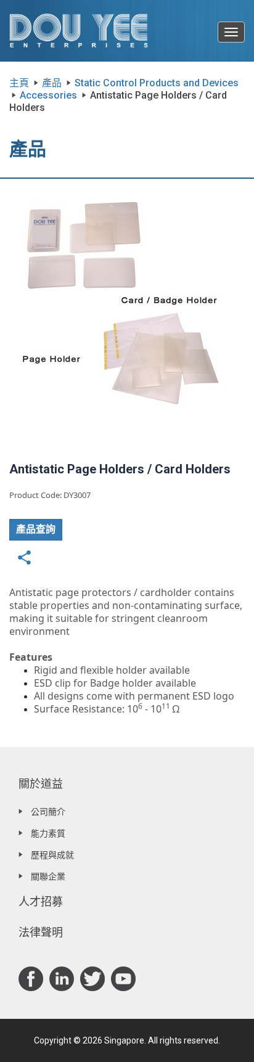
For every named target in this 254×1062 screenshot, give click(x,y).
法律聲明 (40, 932)
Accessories (48, 95)
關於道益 (40, 783)
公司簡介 (48, 812)
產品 (52, 83)
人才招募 (40, 901)
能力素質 (48, 833)
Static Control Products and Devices (157, 83)
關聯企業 (48, 876)
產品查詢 (35, 529)
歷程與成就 (52, 855)
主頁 (19, 83)
